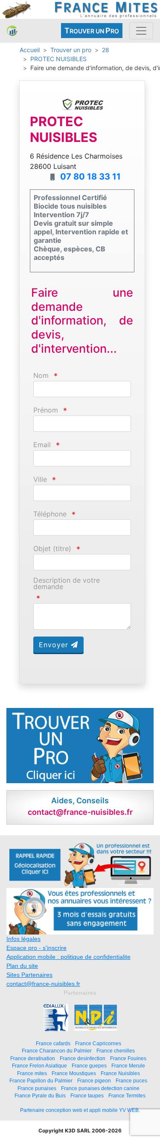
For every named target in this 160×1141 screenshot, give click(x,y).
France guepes (89, 1065)
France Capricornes (98, 1043)
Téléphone (50, 514)
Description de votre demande (66, 583)
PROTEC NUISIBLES (58, 58)
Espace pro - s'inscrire (36, 947)
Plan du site (22, 965)
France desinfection (82, 1058)
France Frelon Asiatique (39, 1065)
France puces (131, 1080)
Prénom (45, 410)
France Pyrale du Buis (40, 1095)
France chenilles (115, 1050)
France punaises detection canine (100, 1088)
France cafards (53, 1043)
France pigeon (94, 1080)
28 (105, 49)
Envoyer (55, 644)
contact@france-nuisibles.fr (43, 983)
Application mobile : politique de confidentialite (68, 956)
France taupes (87, 1095)
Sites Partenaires (29, 974)
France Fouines (128, 1058)
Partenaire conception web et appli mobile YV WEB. (80, 1110)
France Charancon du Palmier (57, 1050)
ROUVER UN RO (91, 30)
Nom (41, 375)
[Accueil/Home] (12, 31)
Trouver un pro (70, 49)
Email (42, 445)
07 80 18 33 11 (90, 176)
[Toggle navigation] (141, 30)
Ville (40, 479)
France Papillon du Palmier (41, 1080)
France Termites (126, 1095)
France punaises (36, 1088)
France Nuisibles (120, 1073)
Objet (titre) (52, 548)
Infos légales (23, 938)
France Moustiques (74, 1073)
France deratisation (32, 1058)
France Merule (128, 1065)
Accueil (30, 49)
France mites (32, 1073)
